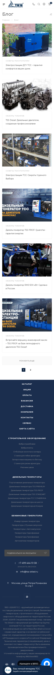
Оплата (27, 395)
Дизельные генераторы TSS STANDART (27, 494)
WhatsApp (27, 597)
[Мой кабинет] (44, 4)
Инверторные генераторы (27, 521)
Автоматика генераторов (27, 541)
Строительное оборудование (27, 438)
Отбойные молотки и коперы (27, 452)
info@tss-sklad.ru (29, 571)
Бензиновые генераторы (27, 515)
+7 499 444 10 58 (28, 563)
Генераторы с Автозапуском (27, 529)
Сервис (27, 423)
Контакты (27, 417)
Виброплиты (27, 448)
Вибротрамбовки (27, 444)
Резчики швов (27, 467)
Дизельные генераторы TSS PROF (27, 490)
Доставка (27, 406)
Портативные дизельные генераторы (27, 482)
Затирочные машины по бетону (27, 459)
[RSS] (51, 14)
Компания (27, 412)
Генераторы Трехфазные (27, 537)
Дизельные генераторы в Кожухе (27, 506)
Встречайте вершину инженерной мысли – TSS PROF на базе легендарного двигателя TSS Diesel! (26, 343)
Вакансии (27, 401)
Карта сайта (27, 429)
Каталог (27, 384)
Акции (27, 389)
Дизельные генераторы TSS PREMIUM (27, 486)
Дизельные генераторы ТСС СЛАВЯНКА (27, 498)
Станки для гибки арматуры (27, 455)
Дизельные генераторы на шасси (27, 502)
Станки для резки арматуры (27, 463)
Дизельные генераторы (27, 477)
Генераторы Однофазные (27, 533)
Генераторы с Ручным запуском (27, 525)
